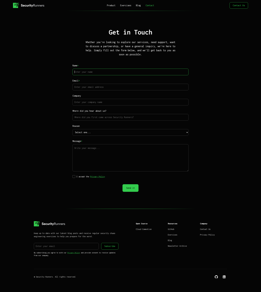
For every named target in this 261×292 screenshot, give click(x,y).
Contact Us (239, 5)
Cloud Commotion (144, 229)
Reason (76, 126)
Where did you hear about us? (89, 111)
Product (111, 5)
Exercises (125, 5)
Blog (138, 5)
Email (76, 80)
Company (76, 95)
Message (77, 141)
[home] (37, 5)
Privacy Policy (97, 176)
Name (75, 65)
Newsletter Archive (177, 246)
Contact (150, 5)
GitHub (171, 229)
